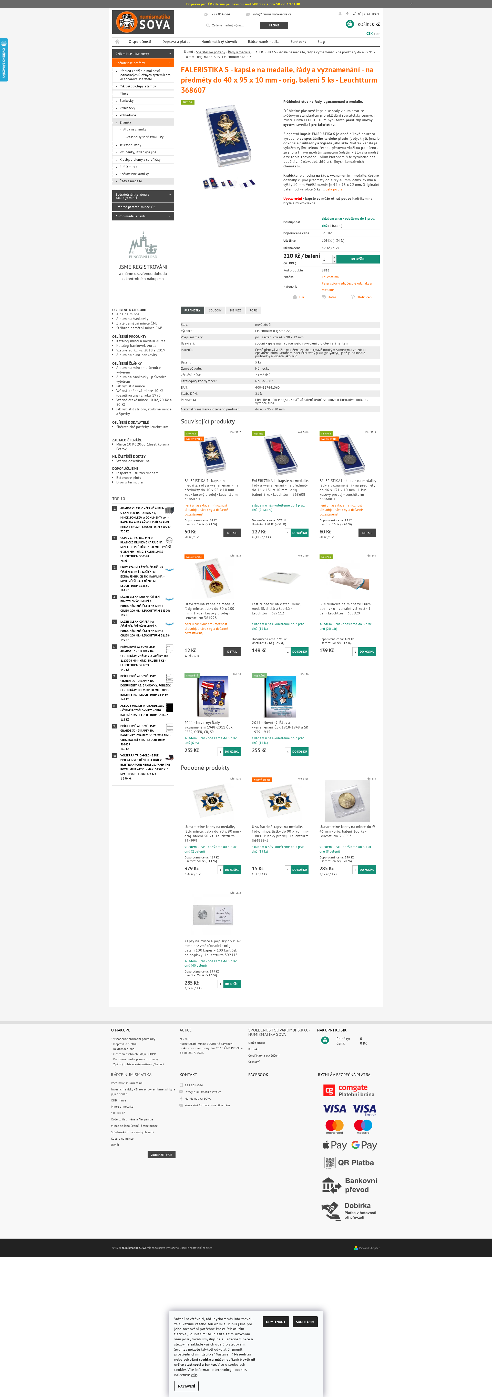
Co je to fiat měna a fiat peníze (132, 1119)
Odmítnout (275, 1321)
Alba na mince (127, 313)
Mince (124, 93)
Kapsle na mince (122, 1138)
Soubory (215, 310)
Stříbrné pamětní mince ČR (135, 207)
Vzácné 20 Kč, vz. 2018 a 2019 (140, 350)
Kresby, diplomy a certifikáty (140, 159)
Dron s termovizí (130, 482)
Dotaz (332, 297)
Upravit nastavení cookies (196, 1248)
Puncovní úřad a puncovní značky (136, 1059)
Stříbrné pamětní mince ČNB (139, 327)
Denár (115, 1145)
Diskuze (235, 310)
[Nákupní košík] (325, 1040)
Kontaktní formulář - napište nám (207, 1105)
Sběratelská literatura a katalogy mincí (132, 196)
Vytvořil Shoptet (369, 1248)
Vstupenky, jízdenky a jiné (138, 152)
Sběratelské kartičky (134, 174)
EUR (377, 34)
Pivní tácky (127, 108)
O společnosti (140, 41)
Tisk (301, 297)
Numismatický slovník (219, 41)
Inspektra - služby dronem (137, 472)
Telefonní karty (130, 145)
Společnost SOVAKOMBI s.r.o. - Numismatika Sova (279, 1032)
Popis (254, 310)
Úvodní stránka (117, 42)
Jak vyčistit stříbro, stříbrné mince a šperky (143, 411)
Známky (125, 122)
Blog (321, 41)
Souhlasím (305, 1321)
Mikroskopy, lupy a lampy (138, 86)
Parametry (192, 310)
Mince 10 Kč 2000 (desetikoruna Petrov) (142, 446)
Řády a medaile (131, 181)
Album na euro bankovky (136, 354)
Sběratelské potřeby (130, 63)
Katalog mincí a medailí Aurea (141, 340)
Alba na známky (134, 129)
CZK (369, 33)
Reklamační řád (123, 1049)
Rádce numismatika (264, 41)
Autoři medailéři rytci (131, 216)
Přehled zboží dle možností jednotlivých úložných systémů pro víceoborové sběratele (145, 75)
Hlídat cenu (365, 297)
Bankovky (298, 41)
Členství (254, 1062)
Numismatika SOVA (198, 1098)
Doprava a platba (176, 41)
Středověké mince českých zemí (132, 1132)
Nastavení (186, 1386)
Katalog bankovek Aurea (136, 345)
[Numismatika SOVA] (143, 22)
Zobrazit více (161, 1155)
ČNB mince (118, 1100)
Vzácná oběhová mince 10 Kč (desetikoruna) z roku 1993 (139, 393)
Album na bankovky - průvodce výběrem (141, 379)
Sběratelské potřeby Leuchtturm (142, 426)
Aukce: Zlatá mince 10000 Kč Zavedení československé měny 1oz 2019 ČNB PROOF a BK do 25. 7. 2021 (211, 1048)
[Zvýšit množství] (334, 257)
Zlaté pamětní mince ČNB (137, 323)
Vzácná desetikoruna (133, 460)
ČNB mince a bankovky (132, 54)
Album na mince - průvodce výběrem (138, 369)
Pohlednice (128, 115)
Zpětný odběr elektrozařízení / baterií (138, 1064)
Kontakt (253, 1049)
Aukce (186, 1029)
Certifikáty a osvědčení (264, 1055)
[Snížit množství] (334, 261)
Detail (232, 533)
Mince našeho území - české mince (134, 1126)
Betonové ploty (128, 477)
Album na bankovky (132, 318)
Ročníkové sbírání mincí (127, 1083)
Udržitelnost (256, 1043)
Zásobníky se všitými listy (145, 137)
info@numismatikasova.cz (203, 1092)
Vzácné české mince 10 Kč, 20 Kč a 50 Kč (144, 402)
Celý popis (333, 189)
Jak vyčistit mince (130, 385)
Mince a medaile (122, 1106)
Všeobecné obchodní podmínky (134, 1039)
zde (194, 1374)
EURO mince (129, 167)
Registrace (372, 14)
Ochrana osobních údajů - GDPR (134, 1054)
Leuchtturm (330, 277)
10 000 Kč (118, 1113)
